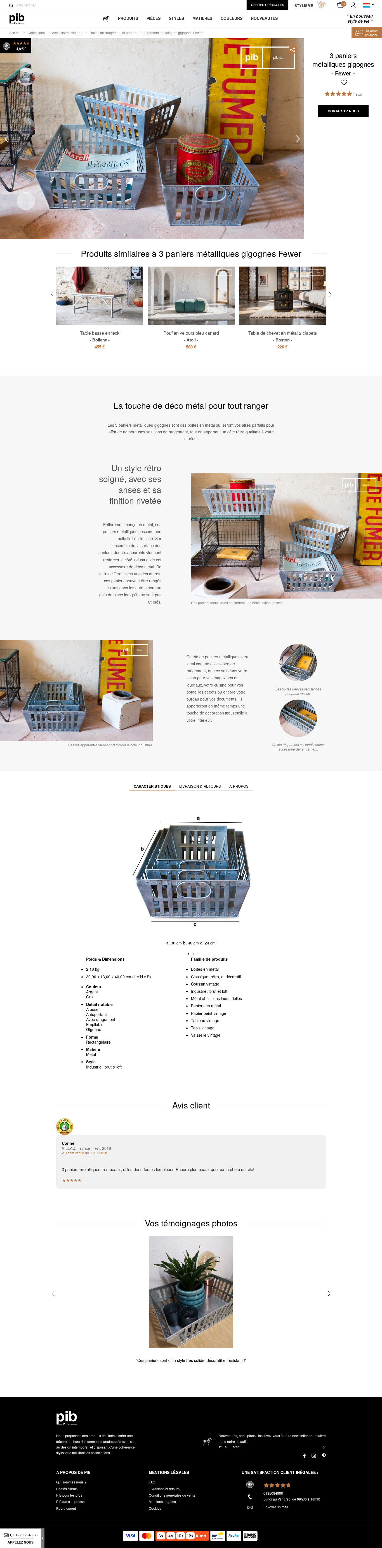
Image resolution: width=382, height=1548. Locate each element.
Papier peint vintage (208, 1013)
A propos (239, 786)
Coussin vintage (205, 984)
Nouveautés (264, 18)
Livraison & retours (200, 786)
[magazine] (106, 18)
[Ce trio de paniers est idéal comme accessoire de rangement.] (298, 718)
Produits (128, 18)
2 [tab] (26, 101)
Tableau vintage (205, 1020)
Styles (176, 18)
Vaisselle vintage (205, 1035)
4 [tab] (26, 151)
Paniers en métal (206, 1005)
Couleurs (231, 18)
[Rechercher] (11, 6)
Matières (202, 18)
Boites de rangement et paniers (113, 32)
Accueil (14, 32)
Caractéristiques (152, 786)
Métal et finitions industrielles (216, 998)
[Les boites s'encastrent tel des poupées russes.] (298, 663)
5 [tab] (26, 176)
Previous (6, 138)
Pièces (154, 18)
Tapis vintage (202, 1028)
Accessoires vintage (67, 32)
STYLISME (303, 5)
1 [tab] (26, 77)
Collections (36, 32)
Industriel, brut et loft (209, 991)
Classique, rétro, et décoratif (216, 976)
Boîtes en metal (205, 969)
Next (298, 138)
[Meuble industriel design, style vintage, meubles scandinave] (21, 18)
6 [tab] (26, 201)
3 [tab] (26, 126)
